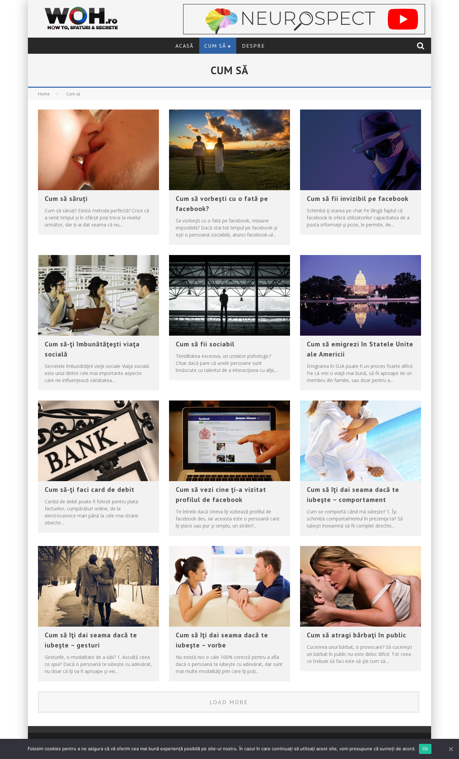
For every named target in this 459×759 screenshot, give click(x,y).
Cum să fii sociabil (205, 344)
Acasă (184, 45)
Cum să (215, 45)
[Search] (421, 46)
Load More (228, 702)
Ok (425, 748)
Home (44, 94)
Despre (253, 45)
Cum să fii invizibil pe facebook (358, 198)
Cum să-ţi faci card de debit (89, 489)
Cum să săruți (66, 198)
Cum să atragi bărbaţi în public (356, 635)
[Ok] (450, 749)
